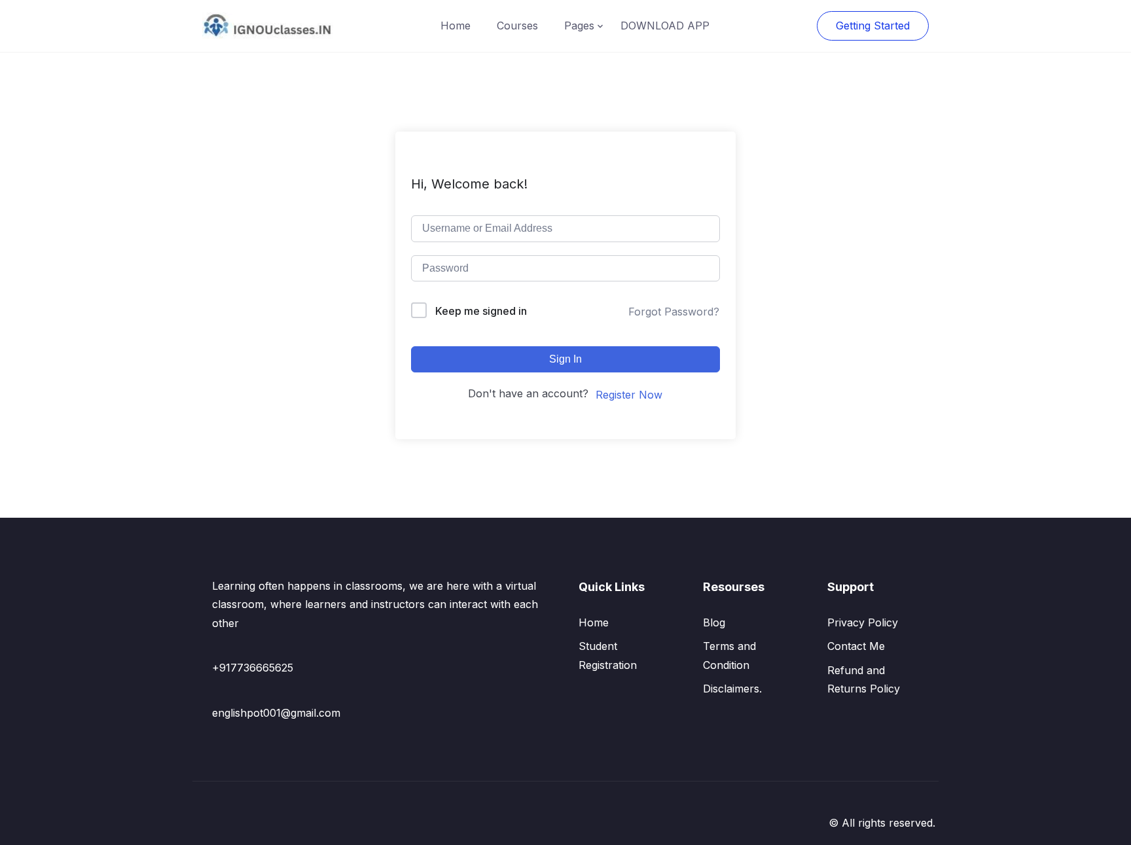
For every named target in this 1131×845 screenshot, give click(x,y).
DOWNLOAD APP (664, 25)
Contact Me (856, 646)
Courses (517, 25)
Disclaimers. (732, 688)
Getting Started (873, 25)
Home (455, 25)
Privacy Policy (862, 622)
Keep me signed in (481, 310)
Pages (579, 25)
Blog (714, 622)
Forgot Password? (673, 311)
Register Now (629, 394)
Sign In (565, 359)
